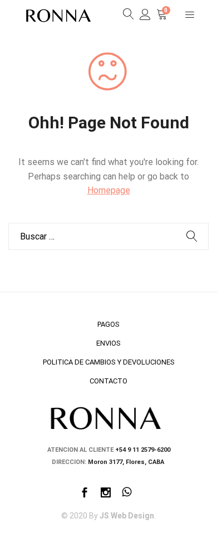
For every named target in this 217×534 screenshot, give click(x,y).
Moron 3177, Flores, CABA (127, 462)
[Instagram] (106, 494)
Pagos (108, 324)
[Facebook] (85, 494)
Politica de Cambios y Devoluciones (109, 362)
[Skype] (127, 494)
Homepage (108, 190)
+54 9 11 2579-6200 (142, 449)
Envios (108, 343)
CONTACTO (108, 381)
